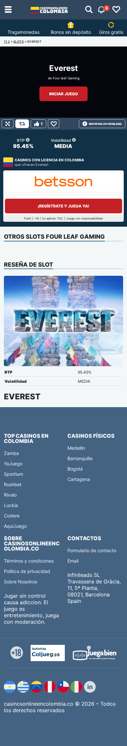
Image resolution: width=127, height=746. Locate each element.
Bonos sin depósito (71, 32)
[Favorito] (53, 123)
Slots (18, 41)
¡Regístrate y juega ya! (63, 206)
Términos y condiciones (29, 561)
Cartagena (78, 479)
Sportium (13, 474)
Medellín (76, 448)
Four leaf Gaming (66, 78)
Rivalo (10, 495)
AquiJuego (15, 526)
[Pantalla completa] (8, 123)
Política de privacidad (27, 571)
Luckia (11, 505)
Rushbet (12, 484)
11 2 (7, 41)
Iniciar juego (63, 93)
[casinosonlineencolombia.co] (49, 9)
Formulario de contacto (91, 550)
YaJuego (13, 463)
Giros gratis (111, 32)
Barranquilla (79, 458)
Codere (12, 515)
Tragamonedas (23, 32)
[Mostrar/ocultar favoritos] (116, 9)
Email (72, 561)
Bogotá (75, 469)
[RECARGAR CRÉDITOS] (22, 123)
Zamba (11, 453)
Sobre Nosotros (20, 581)
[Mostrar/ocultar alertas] (88, 9)
